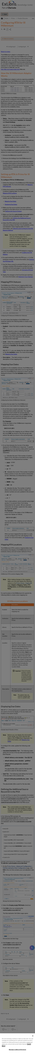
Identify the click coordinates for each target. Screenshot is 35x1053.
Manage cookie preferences (17, 1049)
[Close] (33, 1036)
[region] (17, 1043)
